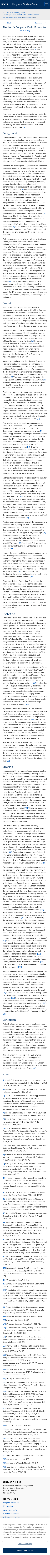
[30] (42, 910)
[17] (19, 543)
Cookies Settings (25, 1544)
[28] (10, 852)
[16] (44, 532)
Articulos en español (11, 1513)
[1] (36, 49)
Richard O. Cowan (16, 17)
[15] (27, 517)
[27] (14, 834)
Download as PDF (41, 23)
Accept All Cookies (25, 1550)
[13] (28, 447)
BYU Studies (8, 1506)
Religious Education (11, 1502)
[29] (44, 863)
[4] (23, 189)
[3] (24, 127)
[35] (20, 967)
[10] (45, 380)
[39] (4, 1014)
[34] (42, 962)
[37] (13, 998)
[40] (34, 1068)
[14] (21, 496)
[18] (11, 548)
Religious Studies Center (25, 4)
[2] (45, 73)
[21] (30, 602)
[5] (44, 213)
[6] (14, 226)
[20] (31, 577)
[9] (12, 377)
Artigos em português (12, 1517)
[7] (9, 281)
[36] (4, 993)
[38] (45, 1003)
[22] (34, 683)
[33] (39, 954)
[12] (41, 431)
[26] (26, 808)
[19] (19, 571)
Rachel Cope (27, 17)
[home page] (4, 4)
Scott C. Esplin (7, 17)
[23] (28, 704)
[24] (33, 719)
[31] (22, 917)
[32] (4, 940)
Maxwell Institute (10, 1510)
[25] (8, 761)
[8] (32, 341)
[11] (38, 419)
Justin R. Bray (25, 31)
